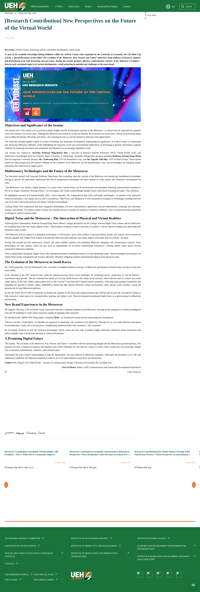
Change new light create (27, 13)
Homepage (9, 13)
